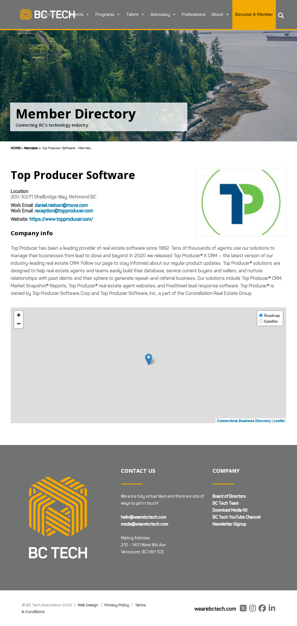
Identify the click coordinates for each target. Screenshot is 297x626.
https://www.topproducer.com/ (61, 219)
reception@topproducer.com (64, 210)
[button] (148, 359)
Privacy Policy (116, 605)
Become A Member (254, 14)
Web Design (88, 605)
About (217, 14)
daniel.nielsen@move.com (61, 205)
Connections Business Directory (244, 420)
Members (49, 14)
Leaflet (279, 420)
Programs (104, 14)
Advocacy (160, 14)
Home (16, 148)
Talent (132, 14)
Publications (194, 14)
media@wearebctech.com (144, 524)
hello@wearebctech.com (143, 517)
